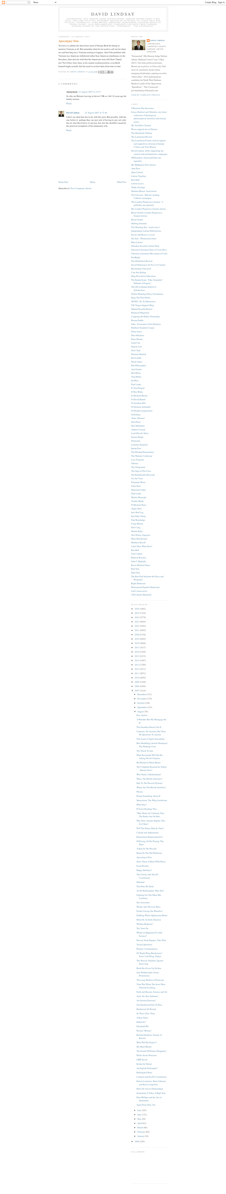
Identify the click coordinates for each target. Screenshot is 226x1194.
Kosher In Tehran (144, 1063)
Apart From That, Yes (145, 1104)
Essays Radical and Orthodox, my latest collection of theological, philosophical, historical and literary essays (149, 116)
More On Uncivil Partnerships (149, 1088)
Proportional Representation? (149, 836)
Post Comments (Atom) (81, 188)
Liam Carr (135, 342)
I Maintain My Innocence (142, 108)
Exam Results (142, 865)
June (139, 1114)
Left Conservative (139, 590)
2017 (137, 647)
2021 (137, 630)
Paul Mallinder (138, 425)
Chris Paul (135, 485)
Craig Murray (137, 523)
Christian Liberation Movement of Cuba (149, 253)
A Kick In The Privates (146, 848)
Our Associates (143, 902)
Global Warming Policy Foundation (147, 293)
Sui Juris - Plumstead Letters (143, 238)
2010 (137, 677)
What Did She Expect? (146, 1042)
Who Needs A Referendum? (148, 774)
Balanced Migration (140, 312)
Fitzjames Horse (138, 482)
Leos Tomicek (137, 459)
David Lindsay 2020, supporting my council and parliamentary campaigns (149, 152)
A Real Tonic (142, 1017)
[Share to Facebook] (109, 72)
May (139, 1118)
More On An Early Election (148, 919)
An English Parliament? (147, 1068)
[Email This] (99, 72)
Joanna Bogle (137, 436)
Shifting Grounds (139, 223)
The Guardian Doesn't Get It (148, 727)
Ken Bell (135, 550)
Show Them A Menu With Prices (151, 861)
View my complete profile (145, 95)
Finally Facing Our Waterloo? (149, 911)
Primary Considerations (147, 948)
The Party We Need (145, 886)
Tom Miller (136, 376)
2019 (137, 638)
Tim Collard (136, 553)
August (140, 711)
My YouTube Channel (141, 125)
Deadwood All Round (146, 1009)
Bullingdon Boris (144, 1072)
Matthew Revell (138, 542)
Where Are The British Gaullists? (151, 787)
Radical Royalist (138, 557)
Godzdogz (135, 414)
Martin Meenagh (138, 497)
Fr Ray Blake (137, 391)
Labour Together (138, 176)
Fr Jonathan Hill (138, 403)
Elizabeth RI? (142, 1026)
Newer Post (63, 181)
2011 (137, 673)
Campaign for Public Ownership (145, 316)
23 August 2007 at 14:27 (89, 91)
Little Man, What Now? (141, 546)
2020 (137, 634)
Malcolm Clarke (138, 489)
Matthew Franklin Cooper (142, 327)
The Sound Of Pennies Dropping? (151, 1050)
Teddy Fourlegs (138, 187)
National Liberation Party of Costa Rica (149, 249)
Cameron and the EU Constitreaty (151, 1076)
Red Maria (136, 372)
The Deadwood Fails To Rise (149, 1004)
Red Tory (135, 568)
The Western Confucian (141, 455)
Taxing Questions (144, 944)
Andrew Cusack (138, 429)
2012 (137, 668)
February (141, 1131)
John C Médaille (138, 561)
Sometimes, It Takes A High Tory (151, 1093)
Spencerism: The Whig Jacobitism (151, 800)
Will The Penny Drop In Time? (150, 828)
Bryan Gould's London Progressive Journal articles (146, 214)
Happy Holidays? (144, 870)
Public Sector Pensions (146, 1055)
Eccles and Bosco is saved (143, 234)
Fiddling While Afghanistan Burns (151, 915)
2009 (137, 681)
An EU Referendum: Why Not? (150, 890)
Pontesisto (135, 440)
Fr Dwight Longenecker (141, 410)
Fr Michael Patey (138, 504)
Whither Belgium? (144, 923)
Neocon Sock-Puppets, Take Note (151, 940)
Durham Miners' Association (144, 191)
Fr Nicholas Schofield (140, 406)
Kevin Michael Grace (140, 565)
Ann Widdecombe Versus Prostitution (147, 974)
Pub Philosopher (138, 365)
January (141, 1136)
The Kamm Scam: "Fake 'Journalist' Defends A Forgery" (146, 281)
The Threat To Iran (144, 750)
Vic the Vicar (137, 478)
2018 (137, 643)
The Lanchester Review (141, 136)
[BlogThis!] (102, 72)
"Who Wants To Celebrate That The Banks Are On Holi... (150, 815)
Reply (69, 103)
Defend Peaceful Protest (141, 308)
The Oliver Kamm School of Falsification (143, 288)
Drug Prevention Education (143, 276)
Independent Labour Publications (146, 230)
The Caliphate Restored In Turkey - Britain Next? (151, 768)
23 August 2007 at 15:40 (96, 112)
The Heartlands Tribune (141, 132)
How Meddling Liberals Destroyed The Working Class (151, 745)
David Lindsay (113, 14)
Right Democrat (138, 583)
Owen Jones (136, 331)
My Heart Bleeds (144, 1046)
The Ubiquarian (138, 467)
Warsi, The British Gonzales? (149, 778)
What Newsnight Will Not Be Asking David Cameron (149, 757)
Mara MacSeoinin (139, 538)
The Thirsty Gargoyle (140, 534)
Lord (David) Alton (139, 433)
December (142, 694)
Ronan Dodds (137, 320)
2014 (137, 660)
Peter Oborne (137, 339)
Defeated (140, 882)
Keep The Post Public (140, 297)
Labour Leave (137, 183)
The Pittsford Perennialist (142, 452)
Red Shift (135, 179)
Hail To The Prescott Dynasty (149, 783)
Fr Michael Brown (139, 395)
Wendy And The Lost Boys (148, 906)
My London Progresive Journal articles (148, 208)
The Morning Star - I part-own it (145, 227)
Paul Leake (136, 384)
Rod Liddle (136, 357)
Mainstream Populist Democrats (145, 587)
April (139, 1123)
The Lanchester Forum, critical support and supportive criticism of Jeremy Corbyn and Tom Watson (148, 143)
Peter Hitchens (137, 335)
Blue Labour (136, 242)
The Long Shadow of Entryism (150, 979)
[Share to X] (105, 72)
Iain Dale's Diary (138, 516)
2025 (137, 612)
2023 (137, 621)
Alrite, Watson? (138, 418)
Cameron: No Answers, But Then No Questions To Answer (151, 733)
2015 (137, 656)
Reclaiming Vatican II (141, 268)
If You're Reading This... (147, 808)
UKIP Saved (141, 1059)
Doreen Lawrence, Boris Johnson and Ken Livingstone (151, 1083)
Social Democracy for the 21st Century (148, 264)
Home (92, 181)
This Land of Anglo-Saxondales (150, 738)
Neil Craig (135, 527)
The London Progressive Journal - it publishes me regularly (147, 203)
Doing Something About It (148, 795)
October (141, 702)
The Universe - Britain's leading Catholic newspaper (145, 196)
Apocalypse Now (144, 857)
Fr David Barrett (138, 399)
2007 (137, 690)
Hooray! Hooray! (144, 1030)
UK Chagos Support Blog (142, 305)
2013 (137, 664)
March (140, 1127)
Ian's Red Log (137, 512)
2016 (137, 651)
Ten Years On (142, 928)
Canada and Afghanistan (147, 832)
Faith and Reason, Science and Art (151, 991)
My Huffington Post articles (143, 164)
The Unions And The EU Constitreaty (147, 876)
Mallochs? (141, 1021)
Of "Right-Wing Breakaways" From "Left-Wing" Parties (149, 955)
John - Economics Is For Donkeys (146, 324)
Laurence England (139, 444)
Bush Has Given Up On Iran (148, 968)
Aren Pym (135, 168)
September (142, 707)
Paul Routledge (138, 519)
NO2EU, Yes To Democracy (143, 301)
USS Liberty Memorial (141, 594)
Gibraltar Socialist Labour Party (145, 245)
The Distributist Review (142, 260)
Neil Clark (135, 350)
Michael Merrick (138, 354)
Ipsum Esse (136, 448)
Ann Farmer (136, 369)
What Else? (141, 804)
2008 (137, 686)
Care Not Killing (138, 272)
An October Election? (146, 1000)
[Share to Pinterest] (112, 72)
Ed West (134, 380)
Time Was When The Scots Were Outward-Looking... (150, 986)
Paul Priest (136, 421)
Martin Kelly (137, 531)
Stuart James (136, 361)
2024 (137, 617)
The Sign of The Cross (141, 470)
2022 (137, 625)
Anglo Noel (136, 508)
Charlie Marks (137, 501)
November (142, 698)
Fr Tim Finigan (138, 387)
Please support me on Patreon (144, 129)
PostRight (135, 257)
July (139, 1110)
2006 (137, 1141)
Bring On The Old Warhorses (149, 852)
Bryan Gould (137, 219)
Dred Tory (135, 572)
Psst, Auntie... (142, 715)
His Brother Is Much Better (148, 762)
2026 (137, 608)
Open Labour (137, 172)
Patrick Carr (136, 346)
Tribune (134, 463)
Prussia (139, 791)
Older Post (121, 181)
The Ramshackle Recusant (143, 474)
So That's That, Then (145, 1013)
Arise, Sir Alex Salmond (147, 996)
